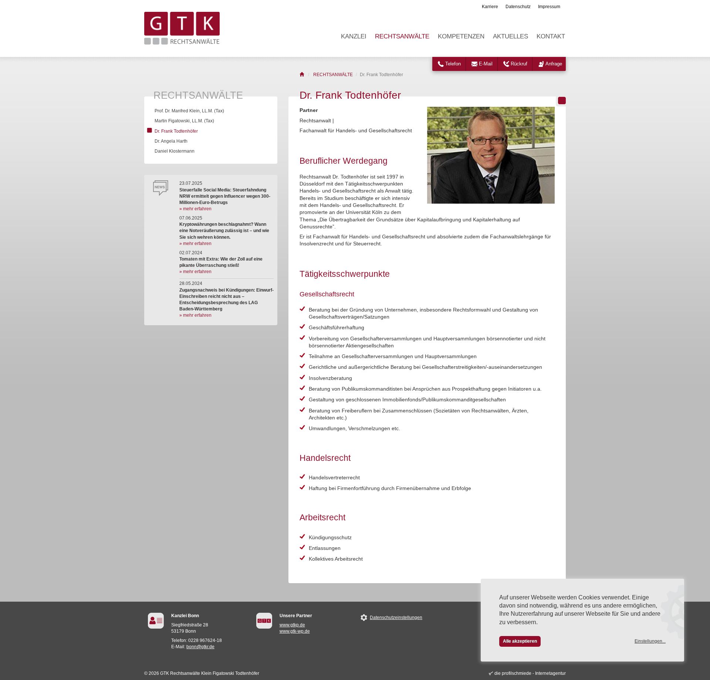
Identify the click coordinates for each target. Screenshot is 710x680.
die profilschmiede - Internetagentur (530, 673)
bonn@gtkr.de (200, 646)
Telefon (453, 64)
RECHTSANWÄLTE (402, 36)
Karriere (490, 6)
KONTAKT (551, 36)
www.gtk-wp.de (295, 631)
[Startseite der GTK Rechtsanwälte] (302, 74)
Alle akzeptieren (520, 641)
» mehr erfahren (195, 208)
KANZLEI (353, 36)
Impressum (549, 6)
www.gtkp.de (292, 625)
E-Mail (486, 64)
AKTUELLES (510, 36)
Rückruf (519, 64)
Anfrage (553, 64)
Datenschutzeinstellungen (396, 617)
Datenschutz (518, 6)
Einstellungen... (650, 641)
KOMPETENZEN (461, 36)
